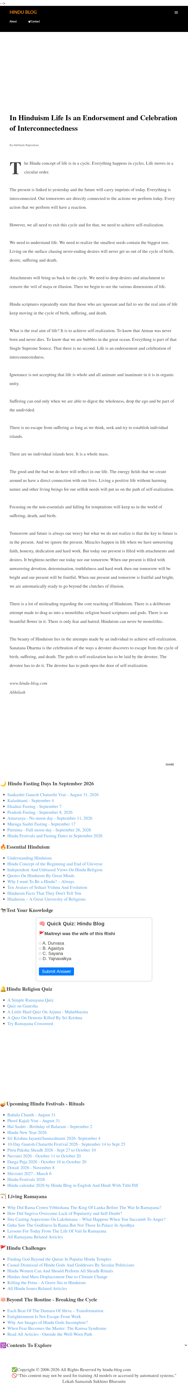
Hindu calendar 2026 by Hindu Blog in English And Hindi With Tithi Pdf (72, 1185)
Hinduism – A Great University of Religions (46, 899)
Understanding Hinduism (29, 858)
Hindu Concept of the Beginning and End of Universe (55, 864)
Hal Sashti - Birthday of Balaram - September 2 (49, 1126)
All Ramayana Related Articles (35, 1237)
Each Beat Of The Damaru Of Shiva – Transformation (55, 1310)
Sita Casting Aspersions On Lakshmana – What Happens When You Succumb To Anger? (86, 1219)
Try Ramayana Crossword (30, 1023)
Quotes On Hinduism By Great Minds (40, 875)
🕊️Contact (34, 21)
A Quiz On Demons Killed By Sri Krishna (44, 1017)
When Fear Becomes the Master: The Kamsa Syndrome (56, 1328)
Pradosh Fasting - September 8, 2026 (40, 812)
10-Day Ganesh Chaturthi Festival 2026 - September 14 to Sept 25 (66, 1144)
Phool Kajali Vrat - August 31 (33, 1120)
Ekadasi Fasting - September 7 (34, 806)
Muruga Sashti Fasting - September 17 (41, 824)
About (13, 21)
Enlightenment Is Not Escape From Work (44, 1316)
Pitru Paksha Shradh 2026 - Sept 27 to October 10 (51, 1150)
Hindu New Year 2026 (27, 1132)
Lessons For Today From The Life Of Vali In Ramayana (56, 1231)
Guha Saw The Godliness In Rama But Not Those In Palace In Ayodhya (70, 1225)
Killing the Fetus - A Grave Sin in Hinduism (46, 1282)
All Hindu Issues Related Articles (37, 1288)
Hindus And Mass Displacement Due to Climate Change (57, 1276)
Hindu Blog (23, 12)
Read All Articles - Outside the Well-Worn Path (49, 1334)
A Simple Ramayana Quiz (30, 1000)
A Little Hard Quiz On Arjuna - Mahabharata (47, 1012)
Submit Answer (56, 971)
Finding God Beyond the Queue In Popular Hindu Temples (59, 1259)
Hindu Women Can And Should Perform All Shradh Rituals (60, 1271)
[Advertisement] (94, 63)
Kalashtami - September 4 (30, 800)
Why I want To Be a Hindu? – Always (40, 881)
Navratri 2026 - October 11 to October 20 (44, 1156)
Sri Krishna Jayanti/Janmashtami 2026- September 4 (53, 1138)
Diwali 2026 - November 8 (31, 1167)
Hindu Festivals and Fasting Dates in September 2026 (54, 836)
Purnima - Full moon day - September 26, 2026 (49, 830)
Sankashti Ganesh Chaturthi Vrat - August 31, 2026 (53, 794)
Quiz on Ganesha (22, 1006)
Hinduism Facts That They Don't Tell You (44, 893)
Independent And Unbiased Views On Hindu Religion (54, 870)
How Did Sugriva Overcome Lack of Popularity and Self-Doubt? (64, 1213)
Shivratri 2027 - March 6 (29, 1173)
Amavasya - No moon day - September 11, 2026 (49, 818)
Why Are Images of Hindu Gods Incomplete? (47, 1322)
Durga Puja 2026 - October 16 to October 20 (46, 1162)
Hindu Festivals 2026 (26, 1179)
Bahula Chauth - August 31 (31, 1115)
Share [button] (170, 764)
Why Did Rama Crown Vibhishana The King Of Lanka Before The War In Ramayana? (84, 1207)
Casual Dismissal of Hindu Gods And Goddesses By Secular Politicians (70, 1265)
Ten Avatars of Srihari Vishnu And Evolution (47, 887)
